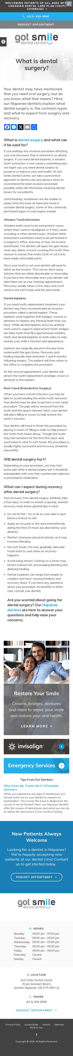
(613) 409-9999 (36, 1002)
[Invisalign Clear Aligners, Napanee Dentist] (36, 746)
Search (46, 1024)
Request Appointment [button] (36, 24)
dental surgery (30, 139)
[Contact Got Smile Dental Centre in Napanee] (36, 765)
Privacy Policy (13, 1024)
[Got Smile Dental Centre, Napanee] (36, 910)
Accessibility (31, 1024)
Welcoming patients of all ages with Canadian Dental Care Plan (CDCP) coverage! (37, 5)
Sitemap (59, 1024)
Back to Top (36, 1027)
